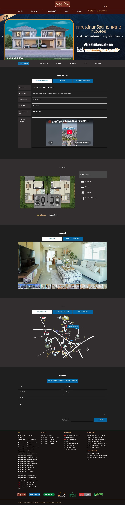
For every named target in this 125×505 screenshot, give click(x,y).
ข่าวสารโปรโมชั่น (51, 11)
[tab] (93, 174)
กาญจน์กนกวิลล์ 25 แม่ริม (28, 483)
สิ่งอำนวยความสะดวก (83, 81)
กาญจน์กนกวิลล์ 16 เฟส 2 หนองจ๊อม (27, 463)
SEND (100, 419)
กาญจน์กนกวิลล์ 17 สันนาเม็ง (25, 465)
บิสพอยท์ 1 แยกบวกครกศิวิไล (94, 437)
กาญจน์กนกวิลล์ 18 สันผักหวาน (26, 467)
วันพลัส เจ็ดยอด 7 (72, 439)
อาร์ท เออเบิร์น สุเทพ (46, 435)
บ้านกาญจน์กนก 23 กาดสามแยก (26, 449)
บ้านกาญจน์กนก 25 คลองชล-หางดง (27, 453)
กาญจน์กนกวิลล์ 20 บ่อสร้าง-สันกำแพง (26, 472)
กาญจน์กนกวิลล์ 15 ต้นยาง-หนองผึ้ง (27, 459)
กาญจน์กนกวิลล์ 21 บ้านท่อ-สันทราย (27, 475)
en (106, 6)
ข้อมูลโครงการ (43, 63)
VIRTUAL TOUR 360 (73, 238)
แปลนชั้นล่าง (41, 215)
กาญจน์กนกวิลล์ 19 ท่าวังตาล (25, 469)
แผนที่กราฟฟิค (42, 312)
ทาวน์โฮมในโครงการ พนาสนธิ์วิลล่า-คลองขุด (96, 458)
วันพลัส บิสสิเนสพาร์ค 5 (70, 448)
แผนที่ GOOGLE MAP (62, 312)
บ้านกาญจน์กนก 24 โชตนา (25, 451)
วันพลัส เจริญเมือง (69, 446)
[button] (122, 36)
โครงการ (34, 11)
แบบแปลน (59, 63)
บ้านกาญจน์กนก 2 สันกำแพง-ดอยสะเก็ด (25, 436)
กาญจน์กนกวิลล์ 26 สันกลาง (28, 485)
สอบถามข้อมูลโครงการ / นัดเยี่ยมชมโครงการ (62, 381)
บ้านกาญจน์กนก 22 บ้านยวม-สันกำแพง (28, 447)
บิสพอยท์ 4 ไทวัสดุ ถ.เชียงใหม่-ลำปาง (96, 439)
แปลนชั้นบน (53, 215)
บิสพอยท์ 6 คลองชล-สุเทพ (94, 441)
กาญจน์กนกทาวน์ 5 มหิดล (47, 443)
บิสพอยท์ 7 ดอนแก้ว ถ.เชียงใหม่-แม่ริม (97, 443)
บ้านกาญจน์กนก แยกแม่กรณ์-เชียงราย (97, 456)
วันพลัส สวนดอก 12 (69, 437)
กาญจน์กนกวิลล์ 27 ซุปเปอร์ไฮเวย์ (27, 488)
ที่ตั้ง (85, 63)
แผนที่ (66, 11)
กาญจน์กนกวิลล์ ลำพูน (93, 454)
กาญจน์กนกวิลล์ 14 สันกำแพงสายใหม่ (27, 457)
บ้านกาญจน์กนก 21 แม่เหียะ (25, 445)
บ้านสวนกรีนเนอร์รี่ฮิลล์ (70, 450)
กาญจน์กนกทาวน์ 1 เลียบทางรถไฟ (50, 437)
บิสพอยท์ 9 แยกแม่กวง (93, 448)
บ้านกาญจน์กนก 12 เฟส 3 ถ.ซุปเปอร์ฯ (27, 443)
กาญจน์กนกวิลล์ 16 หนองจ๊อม (26, 461)
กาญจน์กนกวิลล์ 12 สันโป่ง (25, 455)
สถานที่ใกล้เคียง (83, 312)
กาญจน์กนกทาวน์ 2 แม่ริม (47, 439)
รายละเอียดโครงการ (42, 81)
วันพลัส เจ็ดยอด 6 (69, 441)
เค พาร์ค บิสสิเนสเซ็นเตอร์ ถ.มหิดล (96, 435)
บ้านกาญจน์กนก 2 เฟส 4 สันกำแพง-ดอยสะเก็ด (27, 440)
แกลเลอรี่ (73, 63)
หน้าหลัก (20, 11)
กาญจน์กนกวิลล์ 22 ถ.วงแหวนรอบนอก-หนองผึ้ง (27, 478)
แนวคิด (62, 81)
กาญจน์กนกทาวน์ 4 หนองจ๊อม (49, 441)
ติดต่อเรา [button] (79, 11)
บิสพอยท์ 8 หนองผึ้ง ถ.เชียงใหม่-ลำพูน (97, 446)
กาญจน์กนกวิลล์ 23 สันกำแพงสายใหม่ (28, 481)
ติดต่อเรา (98, 63)
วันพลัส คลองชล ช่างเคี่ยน (71, 443)
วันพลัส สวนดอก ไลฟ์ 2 (73, 435)
